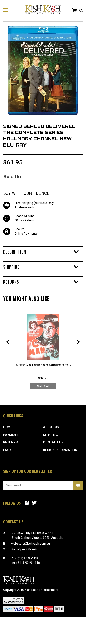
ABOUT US (51, 427)
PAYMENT (10, 435)
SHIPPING (50, 435)
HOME (7, 427)
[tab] (43, 251)
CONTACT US (53, 442)
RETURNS (10, 442)
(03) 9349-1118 (28, 558)
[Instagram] (34, 503)
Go (78, 485)
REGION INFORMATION (60, 450)
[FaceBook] (27, 503)
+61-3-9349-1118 (28, 563)
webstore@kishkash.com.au (30, 543)
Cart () (74, 10)
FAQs (7, 450)
